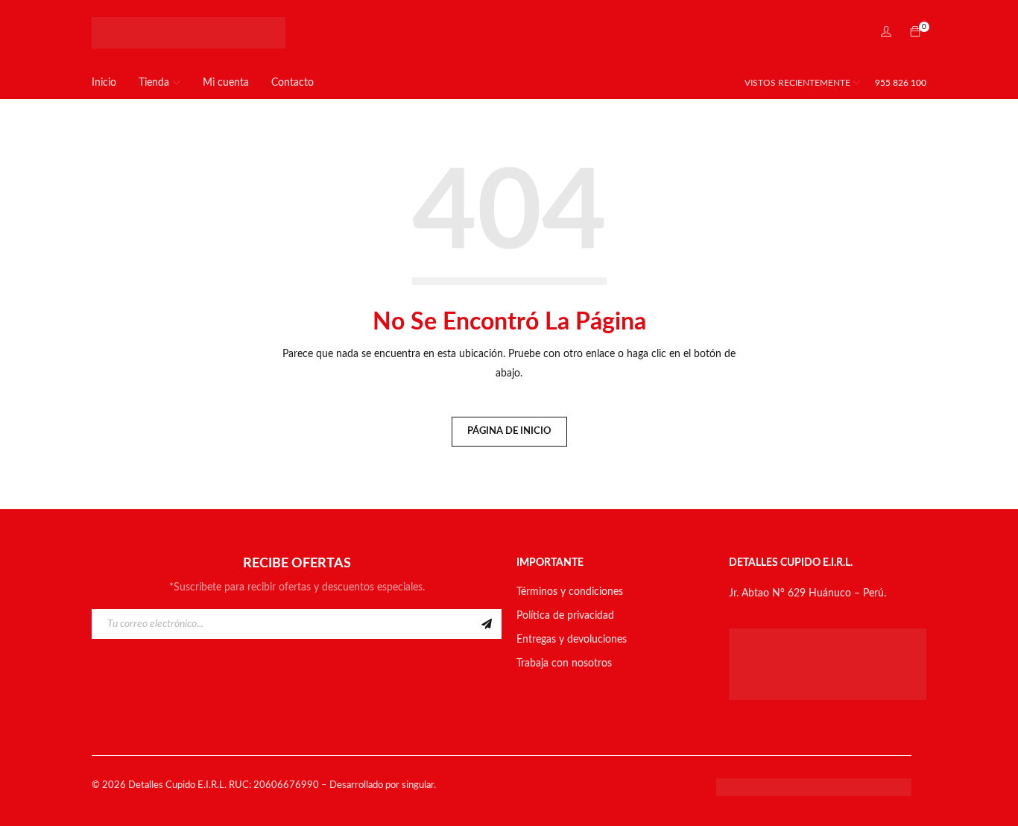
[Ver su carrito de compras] (915, 33)
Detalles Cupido (161, 785)
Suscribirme (487, 624)
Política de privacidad (565, 616)
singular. (419, 785)
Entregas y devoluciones (571, 639)
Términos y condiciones (569, 592)
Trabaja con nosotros (564, 663)
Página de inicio (509, 431)
